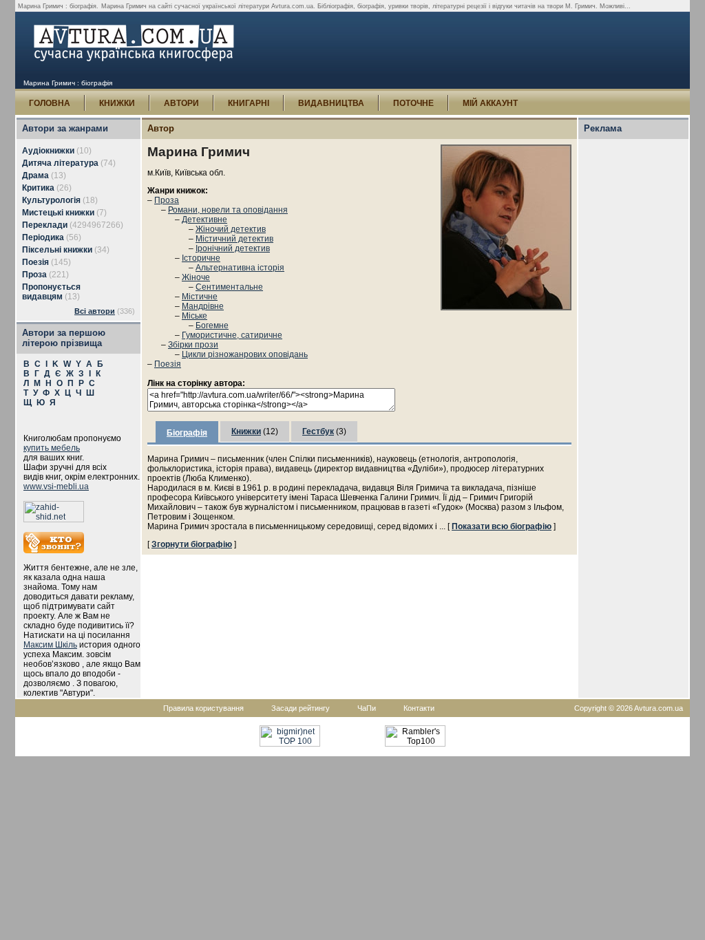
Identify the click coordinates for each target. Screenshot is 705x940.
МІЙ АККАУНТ (490, 103)
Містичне (200, 296)
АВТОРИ (181, 103)
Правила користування (203, 708)
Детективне (204, 219)
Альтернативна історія (240, 268)
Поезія (167, 364)
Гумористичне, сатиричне (232, 335)
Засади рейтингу (300, 708)
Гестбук (318, 431)
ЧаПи (366, 708)
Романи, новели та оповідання (228, 210)
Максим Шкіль (50, 645)
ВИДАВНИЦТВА (331, 103)
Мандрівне (203, 306)
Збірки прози (193, 345)
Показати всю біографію (501, 526)
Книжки (246, 431)
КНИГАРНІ (248, 103)
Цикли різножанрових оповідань (245, 354)
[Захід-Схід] (53, 519)
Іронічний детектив (233, 248)
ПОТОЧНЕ (413, 103)
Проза (166, 200)
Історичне (201, 258)
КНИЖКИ (117, 103)
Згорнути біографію (191, 544)
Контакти (418, 708)
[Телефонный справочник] (53, 550)
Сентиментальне (229, 287)
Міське (194, 316)
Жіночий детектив (231, 229)
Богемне (212, 325)
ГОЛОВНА (49, 103)
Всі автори (94, 311)
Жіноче (196, 277)
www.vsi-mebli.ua (56, 486)
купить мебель (51, 448)
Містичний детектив (234, 239)
